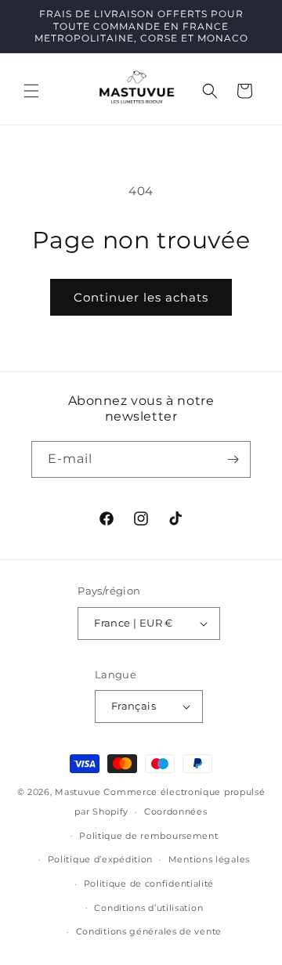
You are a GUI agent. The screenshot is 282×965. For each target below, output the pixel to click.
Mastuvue (78, 791)
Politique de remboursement (148, 835)
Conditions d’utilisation (148, 907)
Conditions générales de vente (149, 931)
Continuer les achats (141, 297)
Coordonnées (176, 811)
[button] (31, 91)
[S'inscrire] (232, 459)
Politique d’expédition (100, 859)
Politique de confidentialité (149, 883)
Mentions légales (209, 859)
